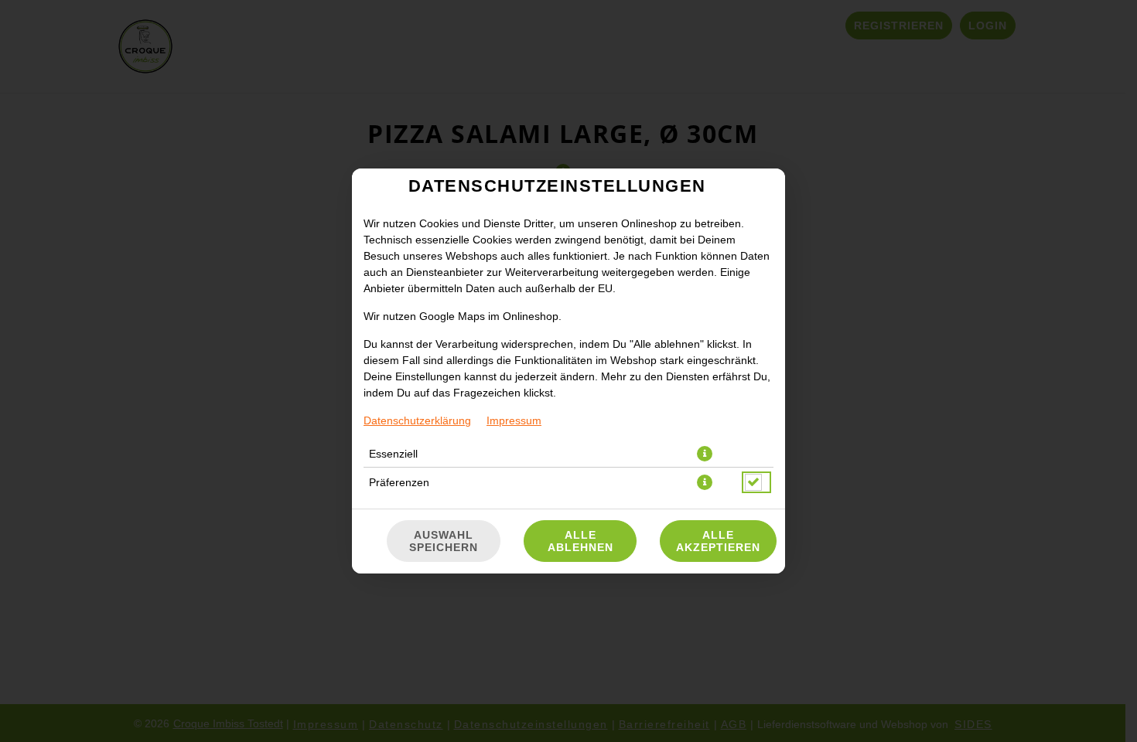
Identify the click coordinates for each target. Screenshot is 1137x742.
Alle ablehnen (580, 541)
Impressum (514, 420)
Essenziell (393, 454)
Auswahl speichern (443, 541)
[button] (704, 453)
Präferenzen (399, 482)
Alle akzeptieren (718, 541)
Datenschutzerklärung (417, 420)
